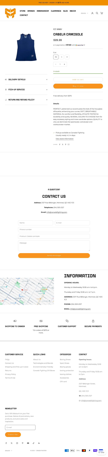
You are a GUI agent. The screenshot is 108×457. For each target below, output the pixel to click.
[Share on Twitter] (62, 144)
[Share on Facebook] (60, 144)
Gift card (63, 382)
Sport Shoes (64, 363)
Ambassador (43, 11)
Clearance (56, 11)
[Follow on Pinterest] (23, 443)
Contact (24, 15)
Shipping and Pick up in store (16, 367)
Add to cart (78, 79)
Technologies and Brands (43, 363)
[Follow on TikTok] (33, 443)
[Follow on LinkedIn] (39, 443)
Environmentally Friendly (43, 367)
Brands (31, 11)
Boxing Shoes (65, 360)
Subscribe (13, 434)
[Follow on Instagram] (17, 443)
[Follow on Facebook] (6, 443)
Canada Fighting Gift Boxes (44, 371)
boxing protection (67, 371)
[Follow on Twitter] (12, 443)
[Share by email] (68, 144)
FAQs (7, 360)
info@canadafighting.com (57, 212)
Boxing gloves (65, 367)
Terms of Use (10, 378)
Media (73, 11)
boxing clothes (65, 374)
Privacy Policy (10, 374)
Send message (54, 255)
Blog (65, 11)
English (83, 13)
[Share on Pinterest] (65, 144)
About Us (36, 360)
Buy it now (78, 86)
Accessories (64, 378)
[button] (78, 45)
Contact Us (9, 363)
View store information (65, 139)
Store (22, 11)
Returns (8, 371)
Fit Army (57, 29)
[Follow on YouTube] (28, 443)
